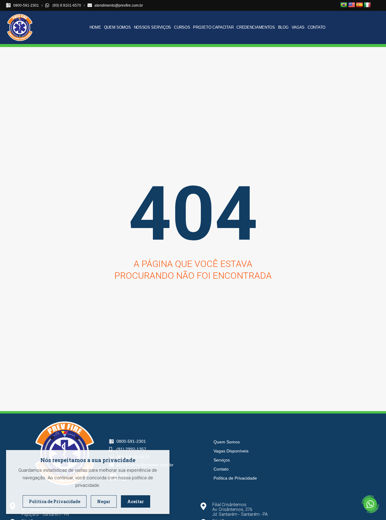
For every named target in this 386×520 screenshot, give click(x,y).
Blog (283, 27)
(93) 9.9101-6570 (66, 5)
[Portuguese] (343, 5)
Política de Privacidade (235, 478)
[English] (351, 5)
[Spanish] (359, 5)
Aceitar (135, 501)
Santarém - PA (55, 514)
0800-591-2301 (26, 5)
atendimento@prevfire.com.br (118, 5)
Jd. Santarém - (225, 514)
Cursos (182, 27)
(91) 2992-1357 (131, 449)
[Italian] (367, 5)
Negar (103, 501)
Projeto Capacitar (213, 27)
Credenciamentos (255, 27)
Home (95, 27)
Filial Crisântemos (229, 504)
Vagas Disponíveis (231, 451)
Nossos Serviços (152, 27)
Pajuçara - (31, 514)
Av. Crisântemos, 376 (232, 509)
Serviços (222, 460)
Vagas (298, 27)
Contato (316, 27)
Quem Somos (117, 27)
